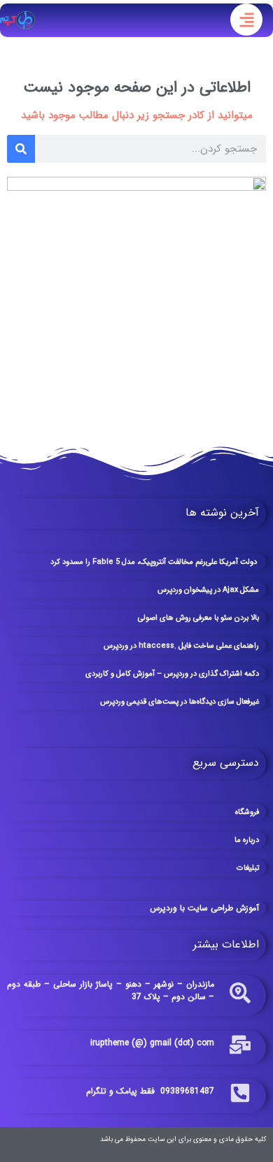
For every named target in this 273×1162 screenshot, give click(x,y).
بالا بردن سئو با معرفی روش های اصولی (198, 618)
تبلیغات (248, 868)
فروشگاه (247, 812)
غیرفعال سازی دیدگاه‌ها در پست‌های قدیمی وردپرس (179, 702)
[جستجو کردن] (21, 149)
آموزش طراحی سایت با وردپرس (204, 908)
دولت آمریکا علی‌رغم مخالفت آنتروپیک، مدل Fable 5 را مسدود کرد (154, 562)
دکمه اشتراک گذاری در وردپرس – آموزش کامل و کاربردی (172, 674)
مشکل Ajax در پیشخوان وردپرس (208, 590)
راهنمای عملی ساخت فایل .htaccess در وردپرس (181, 646)
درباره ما (246, 840)
